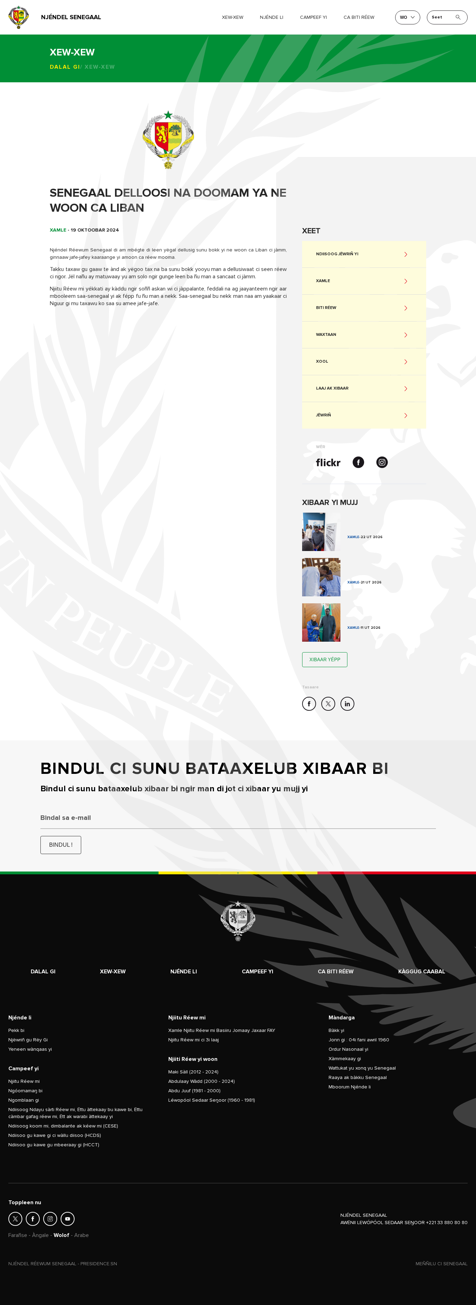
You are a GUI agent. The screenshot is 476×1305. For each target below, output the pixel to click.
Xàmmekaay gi (345, 1059)
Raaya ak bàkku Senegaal (358, 1077)
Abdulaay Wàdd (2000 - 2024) (201, 1081)
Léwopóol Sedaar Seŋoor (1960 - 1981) (211, 1100)
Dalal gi (65, 66)
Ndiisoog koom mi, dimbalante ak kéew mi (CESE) (63, 1126)
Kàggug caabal (421, 971)
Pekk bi (16, 1030)
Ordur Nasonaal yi (348, 1049)
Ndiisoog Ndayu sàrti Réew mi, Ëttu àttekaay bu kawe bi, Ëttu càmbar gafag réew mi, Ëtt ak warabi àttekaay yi (75, 1113)
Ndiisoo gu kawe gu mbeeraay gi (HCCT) (53, 1145)
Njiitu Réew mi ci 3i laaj (193, 1040)
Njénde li (271, 17)
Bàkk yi (336, 1030)
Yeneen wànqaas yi (30, 1049)
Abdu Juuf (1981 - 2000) (194, 1091)
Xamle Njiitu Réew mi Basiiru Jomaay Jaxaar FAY (221, 1030)
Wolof (61, 1235)
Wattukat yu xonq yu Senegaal (362, 1068)
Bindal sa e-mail (65, 818)
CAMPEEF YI (313, 17)
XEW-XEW (232, 17)
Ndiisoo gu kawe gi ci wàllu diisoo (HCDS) (54, 1135)
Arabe (81, 1235)
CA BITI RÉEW (359, 17)
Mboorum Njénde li (350, 1087)
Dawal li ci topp (364, 532)
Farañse (17, 1235)
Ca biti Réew (336, 971)
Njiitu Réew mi (24, 1081)
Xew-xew (113, 971)
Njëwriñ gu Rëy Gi (28, 1040)
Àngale (40, 1235)
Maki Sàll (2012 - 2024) (193, 1072)
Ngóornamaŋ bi (25, 1091)
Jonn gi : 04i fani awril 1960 (359, 1040)
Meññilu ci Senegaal (442, 1264)
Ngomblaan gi (23, 1100)
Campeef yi (257, 971)
